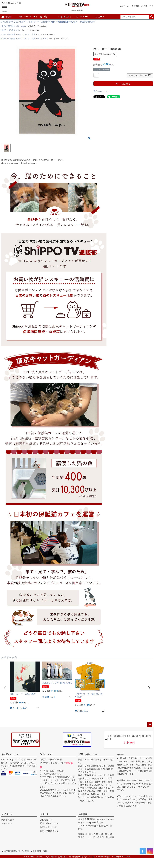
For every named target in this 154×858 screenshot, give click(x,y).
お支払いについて (10, 754)
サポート (44, 814)
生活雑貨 (11, 34)
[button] (4, 687)
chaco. (23, 26)
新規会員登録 (7, 819)
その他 (120, 754)
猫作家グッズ (13, 26)
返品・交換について (88, 754)
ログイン (124, 6)
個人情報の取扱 (39, 851)
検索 (151, 17)
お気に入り (66, 16)
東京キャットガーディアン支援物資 (34, 22)
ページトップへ (149, 724)
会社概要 (83, 814)
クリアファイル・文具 (26, 34)
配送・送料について (49, 823)
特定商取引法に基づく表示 (99, 797)
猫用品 (8, 16)
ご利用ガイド (147, 6)
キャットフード (30, 16)
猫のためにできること (10, 22)
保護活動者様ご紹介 (88, 22)
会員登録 (135, 6)
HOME (3, 26)
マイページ (84, 16)
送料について (46, 754)
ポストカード (42, 39)
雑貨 (45, 16)
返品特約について (101, 91)
